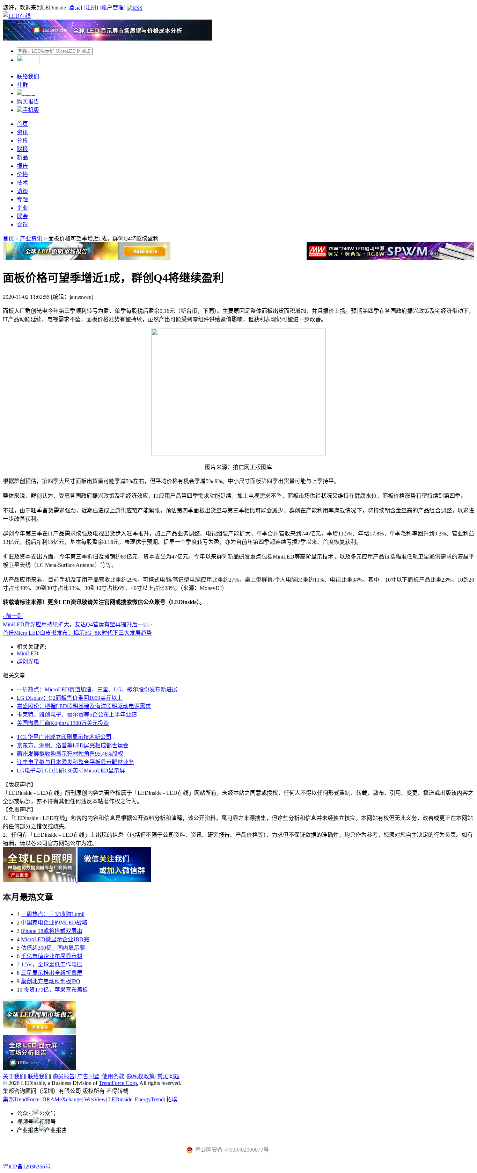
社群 (22, 85)
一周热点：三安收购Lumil (53, 914)
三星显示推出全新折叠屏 (51, 973)
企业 (22, 208)
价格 (22, 174)
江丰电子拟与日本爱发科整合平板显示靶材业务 (75, 762)
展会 (22, 216)
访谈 (22, 191)
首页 (22, 124)
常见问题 (168, 1076)
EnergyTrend (149, 1099)
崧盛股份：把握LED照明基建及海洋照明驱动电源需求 (84, 706)
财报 (22, 149)
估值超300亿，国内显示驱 (53, 948)
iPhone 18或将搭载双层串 (51, 931)
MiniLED (27, 653)
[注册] (90, 7)
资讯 (22, 132)
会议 (22, 225)
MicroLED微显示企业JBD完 (55, 939)
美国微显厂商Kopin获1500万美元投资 (63, 723)
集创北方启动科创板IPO (50, 981)
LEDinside (120, 1099)
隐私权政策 (141, 1076)
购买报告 (28, 102)
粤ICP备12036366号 (27, 1167)
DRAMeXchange (62, 1099)
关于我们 (14, 1076)
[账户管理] (112, 7)
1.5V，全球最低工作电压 (51, 964)
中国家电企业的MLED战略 (54, 923)
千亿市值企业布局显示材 (51, 956)
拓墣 (171, 1099)
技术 (22, 183)
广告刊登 (88, 1076)
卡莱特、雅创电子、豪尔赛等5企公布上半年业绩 (77, 715)
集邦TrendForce (21, 1099)
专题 (22, 199)
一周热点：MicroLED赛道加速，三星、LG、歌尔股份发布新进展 (97, 689)
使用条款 (113, 1076)
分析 (22, 141)
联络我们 (28, 76)
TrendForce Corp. (118, 1083)
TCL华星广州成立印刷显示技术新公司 (64, 737)
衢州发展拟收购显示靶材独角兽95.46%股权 (70, 754)
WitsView (95, 1099)
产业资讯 (31, 239)
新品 (22, 157)
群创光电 (28, 661)
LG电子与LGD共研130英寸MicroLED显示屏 (71, 770)
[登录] (74, 7)
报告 (22, 166)
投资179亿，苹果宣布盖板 (56, 990)
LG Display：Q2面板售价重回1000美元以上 (70, 698)
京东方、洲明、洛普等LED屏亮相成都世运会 (73, 745)
